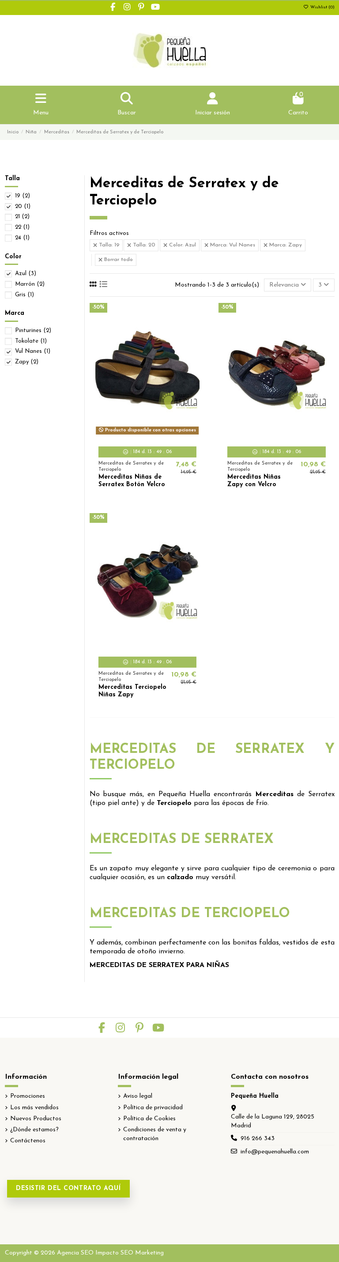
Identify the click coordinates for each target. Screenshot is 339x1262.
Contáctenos (27, 1140)
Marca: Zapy (284, 245)
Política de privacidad (153, 1107)
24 (22, 238)
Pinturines (33, 330)
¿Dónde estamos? (34, 1129)
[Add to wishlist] (134, 434)
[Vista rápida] (159, 434)
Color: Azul (181, 245)
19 (22, 196)
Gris (24, 295)
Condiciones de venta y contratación (154, 1134)
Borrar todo (117, 259)
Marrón (30, 284)
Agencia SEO (75, 1253)
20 (22, 206)
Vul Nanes (32, 351)
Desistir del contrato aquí (68, 1188)
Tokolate (31, 341)
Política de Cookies (149, 1118)
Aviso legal (137, 1096)
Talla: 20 (143, 245)
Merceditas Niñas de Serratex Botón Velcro (131, 481)
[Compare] (147, 434)
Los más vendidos (34, 1107)
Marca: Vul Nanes (231, 245)
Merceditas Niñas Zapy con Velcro (254, 481)
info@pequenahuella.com (275, 1152)
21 (22, 216)
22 (22, 227)
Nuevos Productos (35, 1118)
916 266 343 (258, 1138)
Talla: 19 (108, 245)
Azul (25, 273)
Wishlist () (322, 7)
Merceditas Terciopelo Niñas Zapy (132, 691)
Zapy (26, 362)
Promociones (27, 1096)
